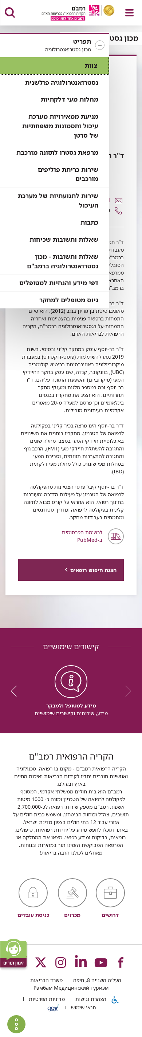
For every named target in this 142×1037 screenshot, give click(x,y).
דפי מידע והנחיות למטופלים (58, 283)
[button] (54, 45)
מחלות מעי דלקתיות (69, 99)
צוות (91, 65)
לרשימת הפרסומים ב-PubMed (82, 536)
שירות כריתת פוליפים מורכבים (68, 174)
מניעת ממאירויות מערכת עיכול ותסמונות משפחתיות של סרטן (60, 125)
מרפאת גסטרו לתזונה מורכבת (57, 152)
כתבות (89, 222)
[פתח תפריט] (129, 12)
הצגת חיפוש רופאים (93, 570)
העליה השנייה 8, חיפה (96, 980)
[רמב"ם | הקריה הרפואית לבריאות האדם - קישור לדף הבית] (69, 13)
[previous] (126, 691)
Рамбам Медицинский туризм (71, 987)
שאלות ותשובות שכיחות (63, 239)
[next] (16, 691)
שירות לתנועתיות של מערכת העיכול (58, 200)
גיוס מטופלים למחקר (68, 300)
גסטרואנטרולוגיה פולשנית (61, 82)
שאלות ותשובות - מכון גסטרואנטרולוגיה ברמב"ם (62, 261)
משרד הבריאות (46, 980)
